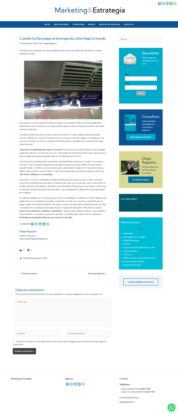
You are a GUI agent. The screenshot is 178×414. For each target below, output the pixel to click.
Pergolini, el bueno (131, 240)
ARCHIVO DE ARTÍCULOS (109, 24)
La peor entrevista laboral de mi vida (139, 247)
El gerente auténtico (132, 265)
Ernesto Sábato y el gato (133, 261)
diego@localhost (126, 402)
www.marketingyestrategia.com (33, 238)
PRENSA (91, 24)
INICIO (47, 24)
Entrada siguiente (98, 273)
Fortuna (126, 244)
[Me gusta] (20, 250)
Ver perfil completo (140, 179)
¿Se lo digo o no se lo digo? (134, 237)
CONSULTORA (78, 24)
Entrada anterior (28, 273)
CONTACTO (129, 24)
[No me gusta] (28, 250)
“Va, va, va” (127, 254)
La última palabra (130, 251)
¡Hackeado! (128, 233)
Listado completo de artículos (141, 282)
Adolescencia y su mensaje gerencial (139, 257)
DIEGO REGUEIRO (61, 24)
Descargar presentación (140, 137)
